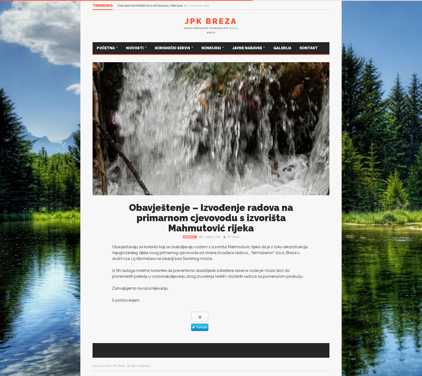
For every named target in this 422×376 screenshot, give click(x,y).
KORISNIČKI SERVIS (173, 48)
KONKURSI (211, 48)
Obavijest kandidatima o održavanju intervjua (150, 5)
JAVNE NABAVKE (247, 48)
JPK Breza (211, 21)
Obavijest (189, 237)
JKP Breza (233, 236)
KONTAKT (309, 48)
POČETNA (106, 48)
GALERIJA (282, 48)
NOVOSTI (135, 48)
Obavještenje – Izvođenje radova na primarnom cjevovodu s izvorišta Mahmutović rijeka (211, 218)
